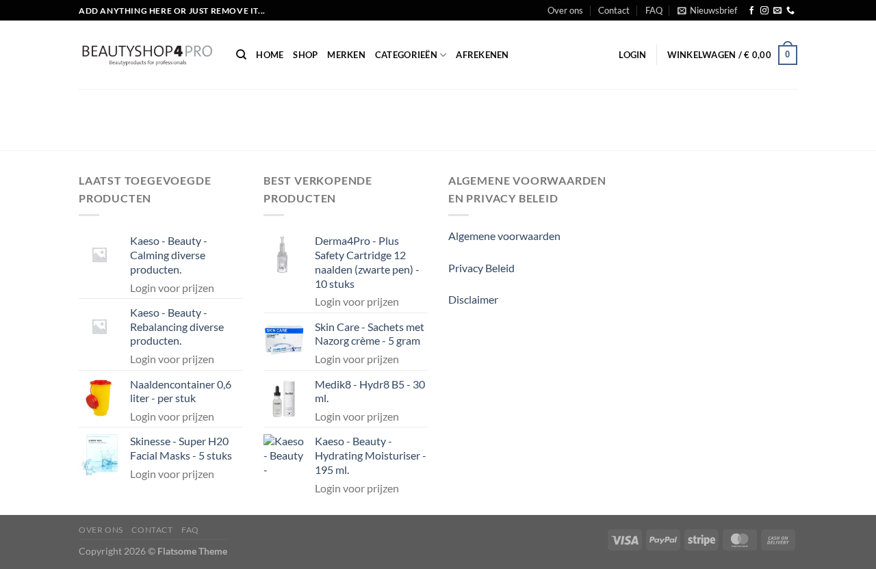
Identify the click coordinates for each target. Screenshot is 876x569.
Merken (346, 54)
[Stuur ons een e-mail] (777, 11)
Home (269, 54)
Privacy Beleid (481, 267)
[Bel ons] (790, 11)
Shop (305, 54)
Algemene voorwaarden (504, 235)
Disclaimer (473, 299)
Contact (614, 10)
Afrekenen (482, 54)
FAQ (653, 10)
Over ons (565, 10)
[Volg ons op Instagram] (764, 11)
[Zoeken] (241, 55)
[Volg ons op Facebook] (751, 11)
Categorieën (406, 54)
